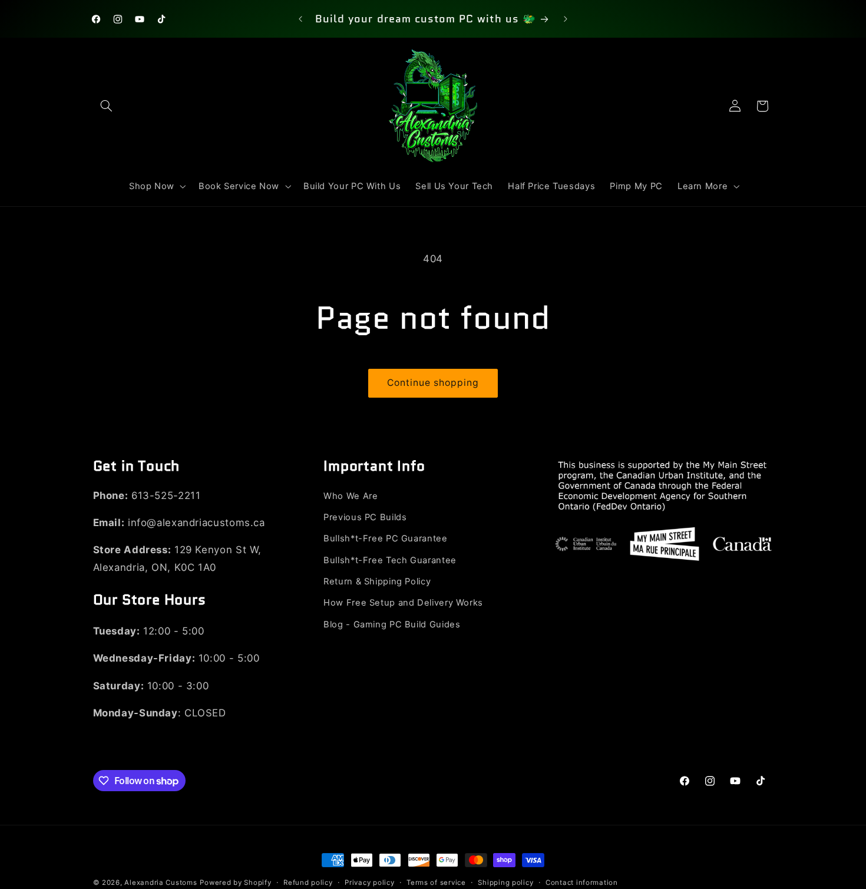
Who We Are (350, 496)
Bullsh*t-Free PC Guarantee (385, 539)
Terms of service (436, 882)
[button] (106, 106)
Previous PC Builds (364, 518)
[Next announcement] (566, 19)
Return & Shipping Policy (377, 582)
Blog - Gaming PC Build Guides (391, 625)
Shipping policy (505, 882)
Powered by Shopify (235, 882)
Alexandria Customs (160, 882)
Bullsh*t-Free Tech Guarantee (390, 560)
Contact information (582, 882)
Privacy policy (369, 882)
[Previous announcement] (300, 19)
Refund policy (308, 882)
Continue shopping (433, 382)
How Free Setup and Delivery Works (403, 603)
